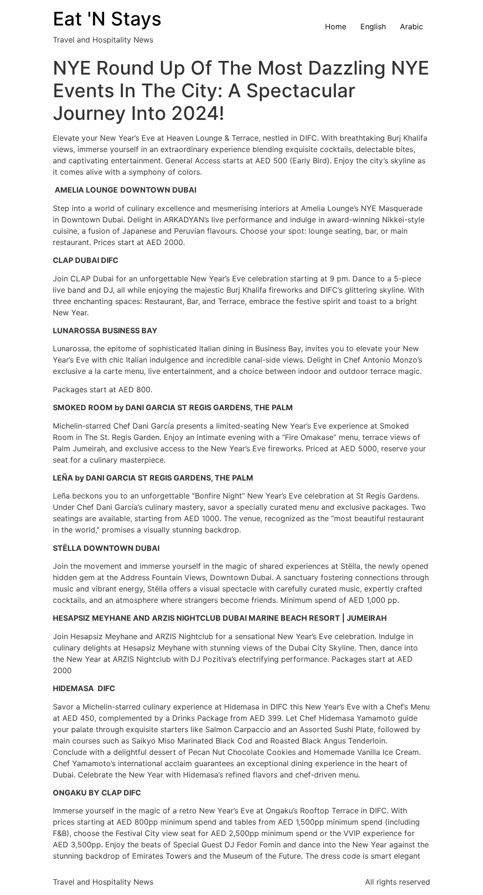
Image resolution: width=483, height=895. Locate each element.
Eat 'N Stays (107, 18)
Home (335, 26)
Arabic (411, 26)
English (373, 26)
